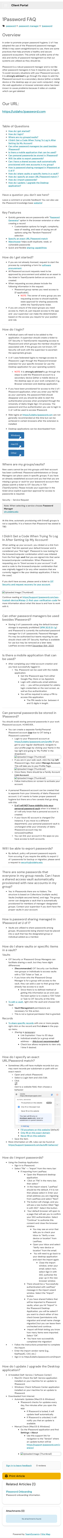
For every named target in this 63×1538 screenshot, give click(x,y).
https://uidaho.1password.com (24, 111)
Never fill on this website (33, 1135)
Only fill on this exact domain (35, 1132)
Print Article (16, 1476)
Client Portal (19, 5)
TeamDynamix (32, 1534)
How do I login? (16, 134)
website (38, 203)
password (11, 26)
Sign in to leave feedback (19, 1465)
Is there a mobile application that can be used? (32, 152)
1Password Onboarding (19, 1491)
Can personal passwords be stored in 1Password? (33, 155)
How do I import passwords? (22, 179)
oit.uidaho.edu (11, 511)
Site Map (45, 1534)
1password (47, 26)
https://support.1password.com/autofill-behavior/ (33, 1145)
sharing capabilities (37, 247)
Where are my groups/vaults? (23, 137)
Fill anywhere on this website (35, 1129)
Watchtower (14, 241)
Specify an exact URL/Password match (28, 238)
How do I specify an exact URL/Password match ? (33, 176)
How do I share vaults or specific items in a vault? (33, 173)
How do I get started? (19, 131)
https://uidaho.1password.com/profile (33, 741)
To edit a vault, (16, 1001)
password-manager (29, 26)
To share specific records (21, 1023)
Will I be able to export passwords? (26, 158)
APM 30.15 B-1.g (48, 627)
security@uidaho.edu (32, 862)
